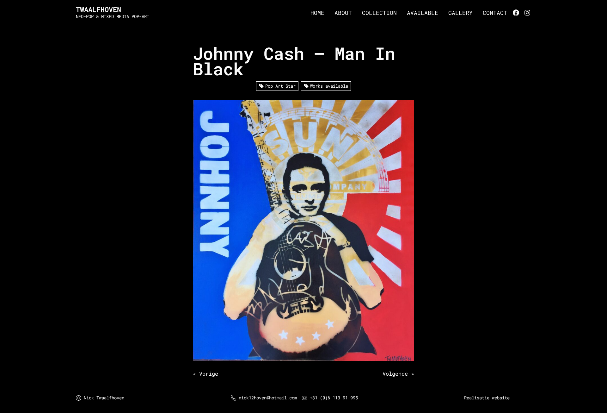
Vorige (208, 373)
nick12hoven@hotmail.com (268, 398)
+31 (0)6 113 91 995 (334, 398)
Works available (329, 86)
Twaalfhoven (98, 9)
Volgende (395, 373)
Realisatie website (487, 398)
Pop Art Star (280, 86)
